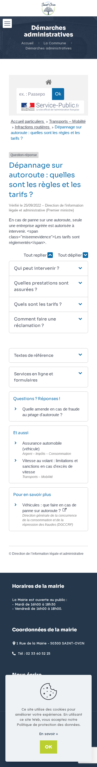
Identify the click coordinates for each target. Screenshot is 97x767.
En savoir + (48, 734)
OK (48, 747)
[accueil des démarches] (48, 82)
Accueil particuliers (28, 121)
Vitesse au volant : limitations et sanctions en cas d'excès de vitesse (50, 466)
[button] (48, 268)
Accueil (27, 43)
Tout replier (35, 255)
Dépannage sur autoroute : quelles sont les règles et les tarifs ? (46, 133)
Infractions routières (33, 127)
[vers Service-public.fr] (50, 107)
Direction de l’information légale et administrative (48, 554)
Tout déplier (70, 255)
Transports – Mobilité (67, 121)
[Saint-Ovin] (48, 8)
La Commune (54, 43)
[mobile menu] (7, 23)
